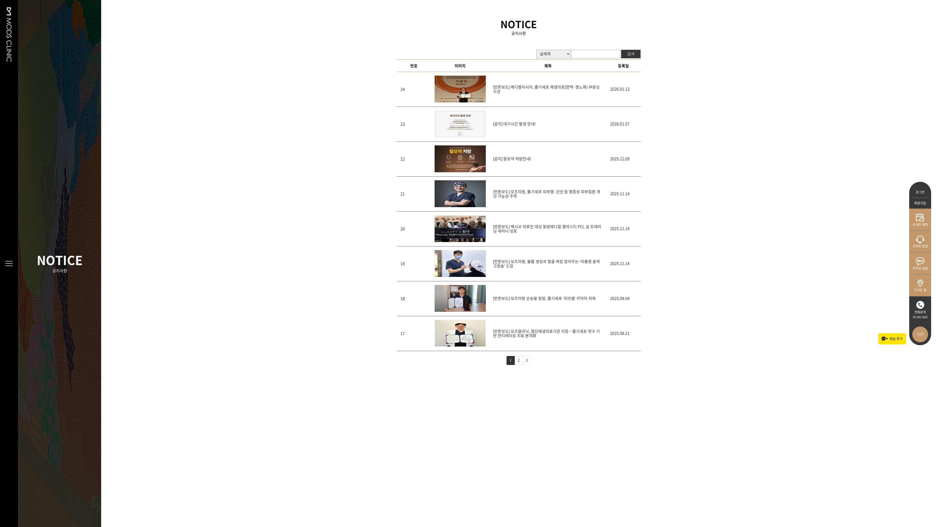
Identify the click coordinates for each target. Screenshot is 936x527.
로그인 (920, 192)
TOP (920, 334)
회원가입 (920, 203)
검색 (630, 54)
